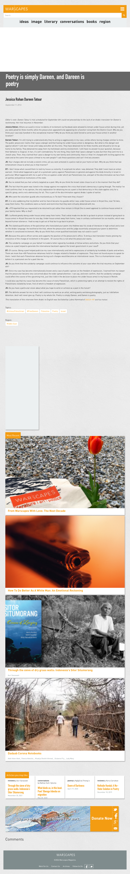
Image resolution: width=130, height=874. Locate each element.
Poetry (55, 311)
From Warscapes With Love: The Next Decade (37, 510)
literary (51, 21)
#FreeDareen (32, 311)
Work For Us (43, 866)
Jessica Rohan (14, 100)
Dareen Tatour (33, 100)
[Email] (115, 828)
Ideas (24, 21)
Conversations (72, 21)
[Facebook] (115, 815)
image (36, 21)
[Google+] (115, 822)
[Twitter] (115, 809)
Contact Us (55, 866)
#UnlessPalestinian (15, 311)
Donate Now (102, 818)
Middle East (12, 324)
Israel (63, 311)
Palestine (45, 311)
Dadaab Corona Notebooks (24, 753)
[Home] (16, 9)
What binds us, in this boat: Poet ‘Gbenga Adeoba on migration (50, 792)
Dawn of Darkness (76, 786)
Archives (66, 866)
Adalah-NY (89, 299)
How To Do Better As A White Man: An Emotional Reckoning (45, 590)
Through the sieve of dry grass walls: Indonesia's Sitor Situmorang (50, 670)
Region (104, 21)
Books (92, 21)
